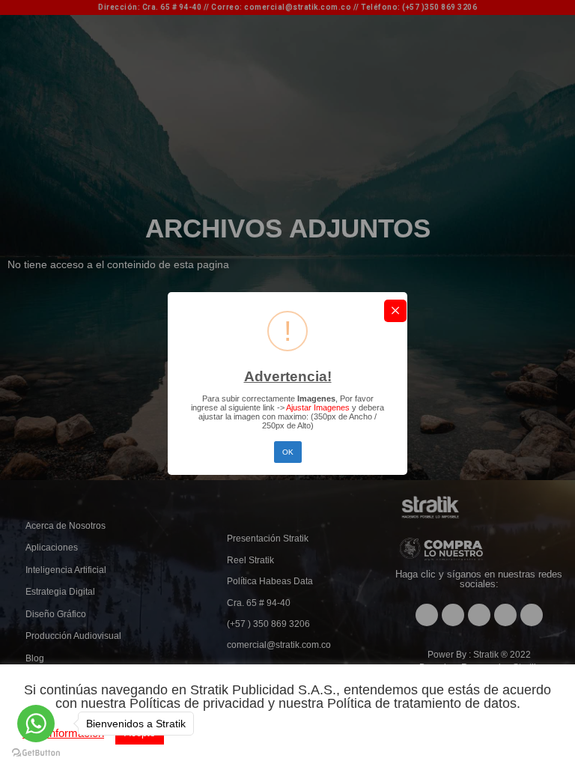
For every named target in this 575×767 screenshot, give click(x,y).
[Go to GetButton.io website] (36, 752)
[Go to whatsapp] (36, 723)
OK (287, 452)
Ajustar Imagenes (317, 407)
